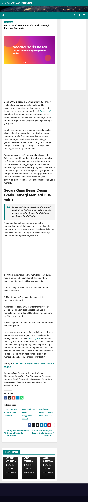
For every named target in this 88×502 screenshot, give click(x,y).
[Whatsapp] (21, 397)
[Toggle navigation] (84, 15)
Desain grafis (46, 111)
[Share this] (5, 397)
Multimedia (9, 22)
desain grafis (34, 338)
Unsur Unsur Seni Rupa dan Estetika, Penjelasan (11, 412)
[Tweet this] (9, 397)
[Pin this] (13, 397)
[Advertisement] (29, 83)
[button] (75, 15)
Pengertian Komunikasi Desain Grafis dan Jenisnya (18, 432)
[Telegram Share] (17, 397)
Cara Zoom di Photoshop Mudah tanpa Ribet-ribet (46, 412)
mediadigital (11, 474)
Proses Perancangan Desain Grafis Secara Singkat (42, 432)
